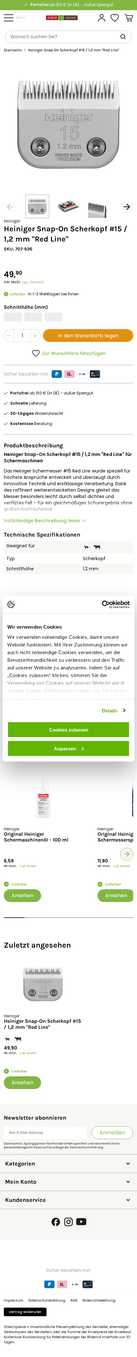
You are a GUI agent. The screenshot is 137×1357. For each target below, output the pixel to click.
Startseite (13, 50)
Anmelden (112, 1132)
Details (110, 710)
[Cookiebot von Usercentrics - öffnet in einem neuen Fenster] (102, 604)
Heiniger (12, 221)
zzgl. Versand (33, 282)
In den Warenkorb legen (88, 335)
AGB (73, 1300)
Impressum (13, 1300)
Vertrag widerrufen (25, 1312)
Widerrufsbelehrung (98, 1300)
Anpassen (65, 748)
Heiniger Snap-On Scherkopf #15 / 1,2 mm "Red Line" (42, 1024)
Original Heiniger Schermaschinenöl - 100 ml (36, 837)
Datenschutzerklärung (86, 1147)
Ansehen (22, 895)
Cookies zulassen (68, 730)
